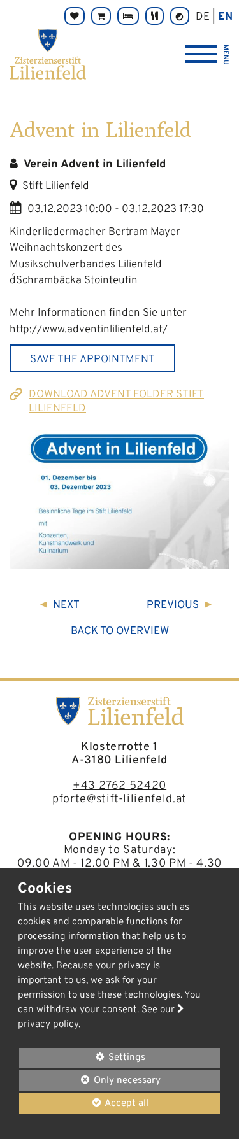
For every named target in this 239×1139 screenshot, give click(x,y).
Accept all (83, 1103)
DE (203, 17)
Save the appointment (92, 360)
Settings (82, 1059)
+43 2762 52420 (119, 786)
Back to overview (120, 632)
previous (173, 605)
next (66, 605)
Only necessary (90, 1080)
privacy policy (48, 1024)
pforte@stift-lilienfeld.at (119, 799)
